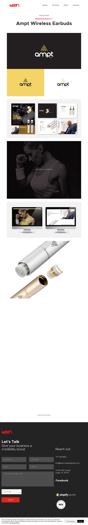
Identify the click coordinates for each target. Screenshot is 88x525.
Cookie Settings (70, 521)
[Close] (86, 521)
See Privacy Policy (15, 523)
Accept (80, 521)
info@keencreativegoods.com (67, 463)
